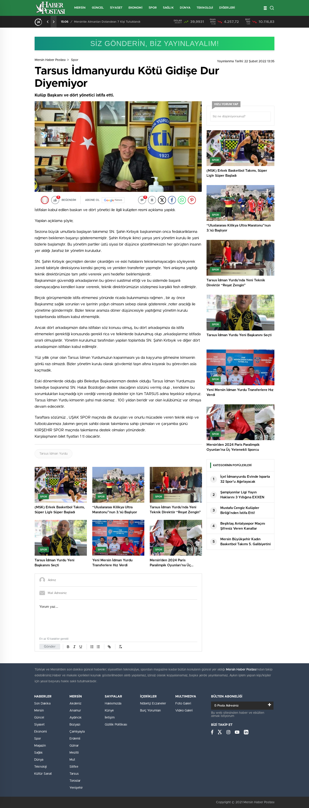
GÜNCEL (98, 7)
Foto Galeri (183, 703)
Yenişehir (76, 787)
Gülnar (74, 745)
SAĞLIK (168, 7)
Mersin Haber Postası (50, 60)
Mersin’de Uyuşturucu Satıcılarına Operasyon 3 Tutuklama (113, 21)
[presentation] (48, 22)
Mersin (39, 710)
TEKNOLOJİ (205, 7)
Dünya (38, 759)
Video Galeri (184, 710)
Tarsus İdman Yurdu (53, 453)
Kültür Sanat (43, 773)
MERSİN (80, 7)
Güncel (39, 717)
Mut (72, 759)
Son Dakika (42, 703)
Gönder (50, 646)
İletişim (110, 717)
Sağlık (38, 752)
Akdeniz (75, 703)
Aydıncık (75, 717)
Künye (109, 710)
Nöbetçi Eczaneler (153, 703)
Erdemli (74, 738)
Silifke (73, 766)
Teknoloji (40, 766)
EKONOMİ (135, 7)
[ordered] (92, 646)
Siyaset (39, 724)
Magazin (40, 745)
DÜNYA (185, 7)
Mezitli (74, 752)
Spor (74, 60)
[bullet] (98, 646)
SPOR (153, 7)
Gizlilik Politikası (116, 724)
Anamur (75, 710)
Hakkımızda (113, 703)
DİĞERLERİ (227, 7)
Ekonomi (40, 731)
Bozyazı (74, 724)
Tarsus (74, 773)
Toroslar (75, 780)
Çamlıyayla (77, 731)
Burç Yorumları (150, 710)
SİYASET (116, 7)
